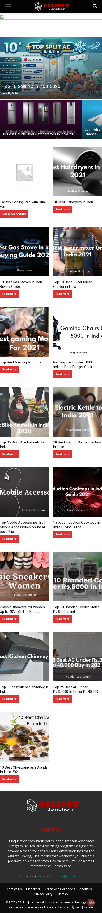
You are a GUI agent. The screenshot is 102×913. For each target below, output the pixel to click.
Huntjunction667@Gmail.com (60, 876)
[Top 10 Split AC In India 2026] (51, 68)
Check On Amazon (14, 213)
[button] (8, 6)
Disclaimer (33, 889)
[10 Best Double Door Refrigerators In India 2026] (41, 119)
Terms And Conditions (60, 889)
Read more (63, 209)
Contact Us (14, 889)
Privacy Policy (43, 894)
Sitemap (62, 894)
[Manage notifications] (91, 902)
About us (85, 889)
